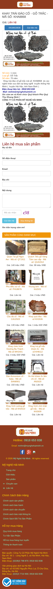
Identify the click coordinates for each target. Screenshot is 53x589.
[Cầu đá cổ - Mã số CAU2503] (15, 307)
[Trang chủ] (27, 431)
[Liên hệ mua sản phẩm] (26, 585)
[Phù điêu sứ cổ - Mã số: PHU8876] (15, 277)
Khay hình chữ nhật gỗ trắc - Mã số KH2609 (37, 408)
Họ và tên (7, 147)
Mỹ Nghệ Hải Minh (22, 458)
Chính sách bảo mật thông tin (17, 514)
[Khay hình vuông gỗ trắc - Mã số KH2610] (15, 396)
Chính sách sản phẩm (13, 500)
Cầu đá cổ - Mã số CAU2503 (15, 317)
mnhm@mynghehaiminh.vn (31, 445)
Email (5, 169)
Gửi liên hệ (31, 28)
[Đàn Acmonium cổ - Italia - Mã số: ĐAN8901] (15, 367)
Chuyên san (11, 483)
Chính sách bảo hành (13, 505)
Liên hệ (9, 488)
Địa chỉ (5, 179)
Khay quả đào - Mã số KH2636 (38, 317)
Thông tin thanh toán (13, 544)
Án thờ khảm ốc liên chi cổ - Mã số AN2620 (37, 379)
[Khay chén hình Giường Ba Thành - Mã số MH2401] (15, 337)
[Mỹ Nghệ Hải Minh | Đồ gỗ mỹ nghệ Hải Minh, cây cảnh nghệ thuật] (26, 5)
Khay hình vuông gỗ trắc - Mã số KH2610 (15, 407)
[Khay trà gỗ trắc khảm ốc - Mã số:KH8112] (38, 337)
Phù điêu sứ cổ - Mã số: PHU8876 (15, 287)
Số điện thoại (9, 158)
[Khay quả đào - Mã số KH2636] (38, 307)
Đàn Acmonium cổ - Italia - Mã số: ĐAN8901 (15, 379)
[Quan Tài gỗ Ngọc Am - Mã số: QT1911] (15, 247)
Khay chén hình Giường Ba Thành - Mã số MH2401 (15, 349)
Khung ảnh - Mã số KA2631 (38, 287)
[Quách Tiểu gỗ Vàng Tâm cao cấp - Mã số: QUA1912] (38, 247)
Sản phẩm (10, 479)
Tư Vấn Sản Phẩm (11, 535)
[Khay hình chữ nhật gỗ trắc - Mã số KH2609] (38, 396)
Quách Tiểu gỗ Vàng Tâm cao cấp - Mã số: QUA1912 (37, 259)
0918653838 (14, 28)
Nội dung (6, 190)
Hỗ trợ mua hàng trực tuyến (16, 540)
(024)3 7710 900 (20, 574)
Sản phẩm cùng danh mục (20, 235)
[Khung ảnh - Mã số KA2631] (38, 277)
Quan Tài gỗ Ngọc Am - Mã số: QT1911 (15, 257)
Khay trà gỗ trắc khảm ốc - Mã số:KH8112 (37, 349)
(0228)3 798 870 (20, 561)
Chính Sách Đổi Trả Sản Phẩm (17, 518)
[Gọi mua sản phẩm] (35, 585)
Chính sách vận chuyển (14, 509)
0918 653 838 (33, 440)
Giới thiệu (10, 474)
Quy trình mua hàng (12, 531)
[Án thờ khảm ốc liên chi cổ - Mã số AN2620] (38, 367)
